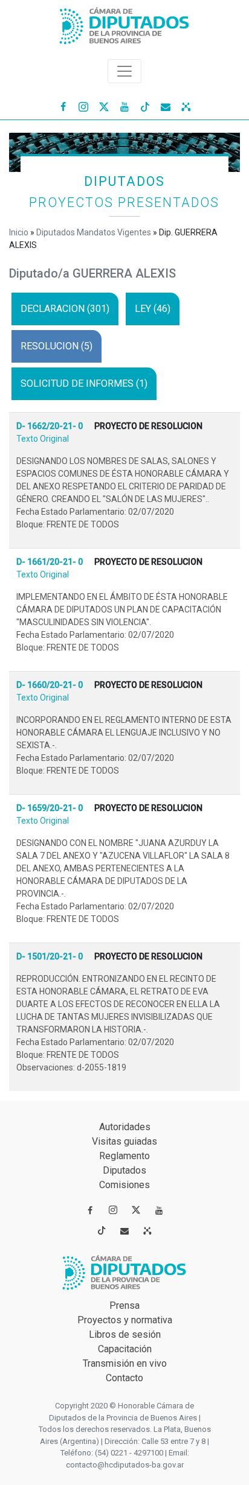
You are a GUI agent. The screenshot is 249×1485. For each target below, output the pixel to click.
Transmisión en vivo (125, 1363)
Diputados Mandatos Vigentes (93, 232)
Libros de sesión (125, 1334)
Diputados (124, 1170)
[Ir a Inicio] (124, 23)
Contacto (124, 1378)
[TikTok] (145, 106)
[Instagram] (83, 106)
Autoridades (124, 1127)
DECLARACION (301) (65, 308)
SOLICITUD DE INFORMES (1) (84, 383)
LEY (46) (152, 308)
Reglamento (124, 1156)
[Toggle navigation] (124, 71)
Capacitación (125, 1349)
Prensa (124, 1305)
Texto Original (42, 439)
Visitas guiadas (124, 1141)
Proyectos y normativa (124, 1320)
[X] (104, 106)
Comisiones (124, 1185)
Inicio (18, 232)
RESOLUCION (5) (56, 346)
